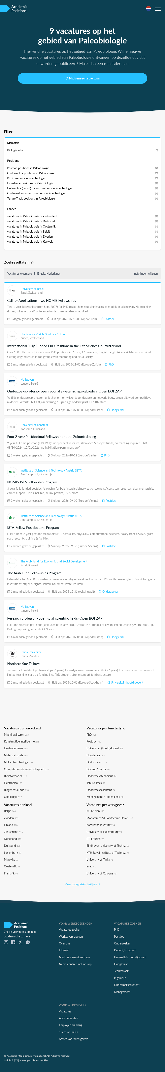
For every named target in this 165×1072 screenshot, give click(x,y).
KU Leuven (27, 379)
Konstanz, (27, 429)
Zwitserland (35, 292)
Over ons (64, 943)
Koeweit (33, 565)
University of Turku (100, 859)
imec (91, 866)
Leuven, (26, 383)
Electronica (13, 783)
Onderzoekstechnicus (101, 776)
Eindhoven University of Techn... (108, 845)
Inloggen (64, 950)
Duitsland (39, 429)
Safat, (24, 565)
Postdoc (109, 319)
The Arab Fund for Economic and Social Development (54, 561)
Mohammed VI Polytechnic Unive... (110, 818)
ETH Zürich (95, 839)
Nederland (12, 839)
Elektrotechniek (16, 748)
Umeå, (25, 656)
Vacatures (65, 1011)
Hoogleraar (117, 410)
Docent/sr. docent (125, 950)
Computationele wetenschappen (26, 769)
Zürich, (25, 338)
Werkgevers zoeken (71, 936)
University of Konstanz (34, 425)
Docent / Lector (98, 769)
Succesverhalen (68, 1032)
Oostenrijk (45, 474)
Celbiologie (13, 797)
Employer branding (70, 1025)
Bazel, (24, 292)
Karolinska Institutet (101, 825)
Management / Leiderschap (105, 797)
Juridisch (8, 1060)
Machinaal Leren (16, 734)
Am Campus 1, (30, 474)
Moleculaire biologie (18, 762)
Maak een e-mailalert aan (84, 78)
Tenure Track (96, 783)
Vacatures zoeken (69, 929)
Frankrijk (11, 873)
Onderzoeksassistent (101, 790)
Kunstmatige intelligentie (21, 741)
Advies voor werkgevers (73, 1039)
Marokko (11, 859)
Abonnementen (68, 1018)
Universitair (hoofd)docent (126, 682)
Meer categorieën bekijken (81, 884)
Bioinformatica (15, 776)
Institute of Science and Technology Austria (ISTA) (51, 470)
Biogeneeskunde (16, 790)
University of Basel (32, 289)
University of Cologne (101, 873)
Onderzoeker (110, 591)
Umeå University (31, 652)
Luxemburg (12, 853)
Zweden (34, 656)
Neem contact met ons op (75, 964)
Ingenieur (120, 978)
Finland (11, 825)
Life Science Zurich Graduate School (43, 334)
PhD (111, 364)
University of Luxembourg (104, 832)
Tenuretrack (121, 971)
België (34, 383)
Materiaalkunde (16, 755)
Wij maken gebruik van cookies (31, 1060)
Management (122, 992)
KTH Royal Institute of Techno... (108, 853)
